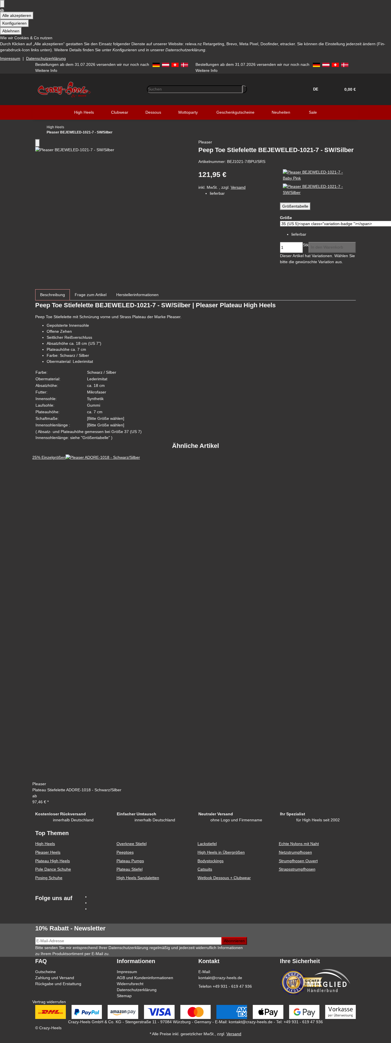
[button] (348, 89)
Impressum (10, 58)
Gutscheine (45, 971)
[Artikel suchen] (244, 89)
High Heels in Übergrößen (221, 852)
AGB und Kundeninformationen (145, 977)
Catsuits (205, 869)
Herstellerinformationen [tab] (137, 294)
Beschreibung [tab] (52, 294)
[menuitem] (84, 112)
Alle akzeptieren (16, 15)
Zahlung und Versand (54, 977)
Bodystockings (211, 861)
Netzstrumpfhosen (295, 852)
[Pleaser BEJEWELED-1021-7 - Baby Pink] (318, 175)
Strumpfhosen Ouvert (298, 861)
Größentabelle (295, 206)
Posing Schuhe (48, 877)
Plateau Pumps (130, 861)
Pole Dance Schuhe (53, 869)
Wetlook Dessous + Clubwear (224, 877)
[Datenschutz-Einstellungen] (2, 4)
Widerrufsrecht (130, 983)
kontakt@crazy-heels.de (220, 977)
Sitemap (124, 995)
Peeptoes (125, 852)
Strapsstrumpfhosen (297, 869)
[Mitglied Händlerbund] (328, 980)
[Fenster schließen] (37, 143)
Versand (238, 187)
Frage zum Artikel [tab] (90, 294)
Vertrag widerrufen (49, 1001)
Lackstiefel (207, 843)
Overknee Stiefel (131, 843)
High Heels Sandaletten (137, 877)
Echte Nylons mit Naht (299, 843)
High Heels (45, 843)
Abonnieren (234, 940)
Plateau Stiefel (129, 869)
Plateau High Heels (52, 861)
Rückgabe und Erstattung (58, 983)
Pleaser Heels (47, 852)
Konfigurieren (14, 23)
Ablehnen (10, 31)
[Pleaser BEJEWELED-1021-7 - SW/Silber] (318, 189)
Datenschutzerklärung (46, 58)
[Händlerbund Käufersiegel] (301, 981)
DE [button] (316, 89)
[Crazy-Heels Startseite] (63, 88)
